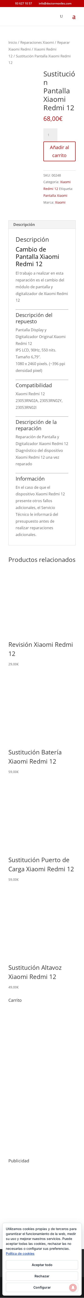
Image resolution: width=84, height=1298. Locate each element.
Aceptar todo (42, 1265)
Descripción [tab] (24, 224)
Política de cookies (20, 1253)
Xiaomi (60, 202)
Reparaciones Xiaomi (37, 42)
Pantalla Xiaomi (55, 195)
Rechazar (42, 1276)
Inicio (12, 42)
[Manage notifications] (73, 1287)
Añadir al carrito (59, 151)
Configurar (42, 1287)
